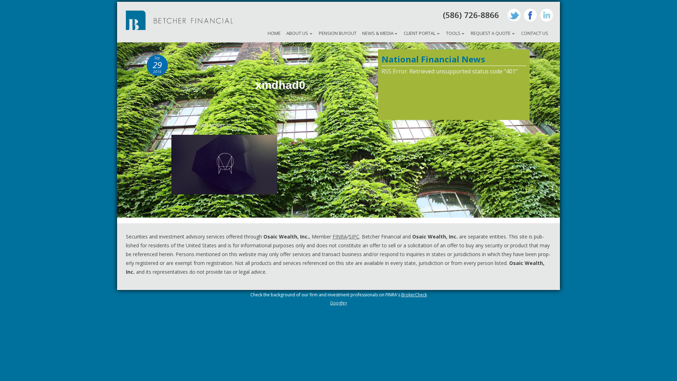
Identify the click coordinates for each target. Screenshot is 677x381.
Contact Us (534, 33)
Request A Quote (491, 33)
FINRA (340, 236)
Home (274, 33)
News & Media (378, 33)
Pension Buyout (337, 33)
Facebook (530, 15)
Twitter (514, 15)
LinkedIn (546, 15)
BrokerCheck (414, 295)
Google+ (338, 303)
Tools (453, 33)
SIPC (354, 236)
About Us (297, 33)
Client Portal (419, 33)
